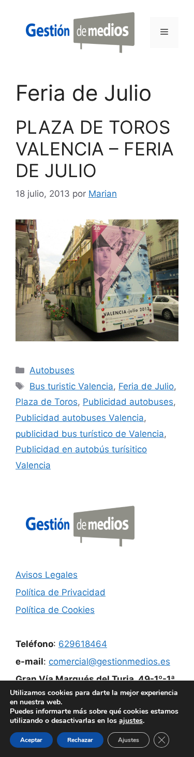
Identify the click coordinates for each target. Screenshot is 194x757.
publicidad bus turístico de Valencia (90, 434)
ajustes (131, 721)
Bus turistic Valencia (71, 386)
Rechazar (80, 740)
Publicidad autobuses (128, 402)
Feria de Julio (146, 386)
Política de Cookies (55, 610)
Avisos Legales (47, 575)
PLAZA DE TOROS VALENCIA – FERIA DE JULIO (95, 148)
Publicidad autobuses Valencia (80, 418)
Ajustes (128, 740)
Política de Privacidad (61, 592)
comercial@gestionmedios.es (109, 661)
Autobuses (51, 370)
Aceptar (31, 740)
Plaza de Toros (47, 402)
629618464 (82, 644)
